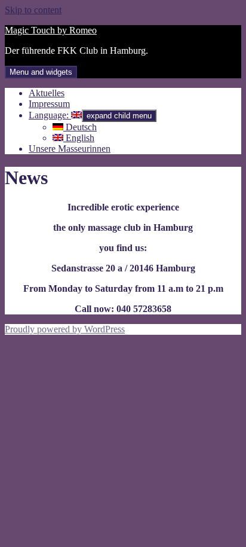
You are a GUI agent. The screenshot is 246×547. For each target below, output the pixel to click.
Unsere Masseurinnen (69, 148)
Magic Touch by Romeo (51, 30)
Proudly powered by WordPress (65, 329)
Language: (50, 115)
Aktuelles (46, 93)
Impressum (49, 104)
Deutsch (80, 127)
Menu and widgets (41, 72)
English (78, 138)
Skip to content (33, 10)
